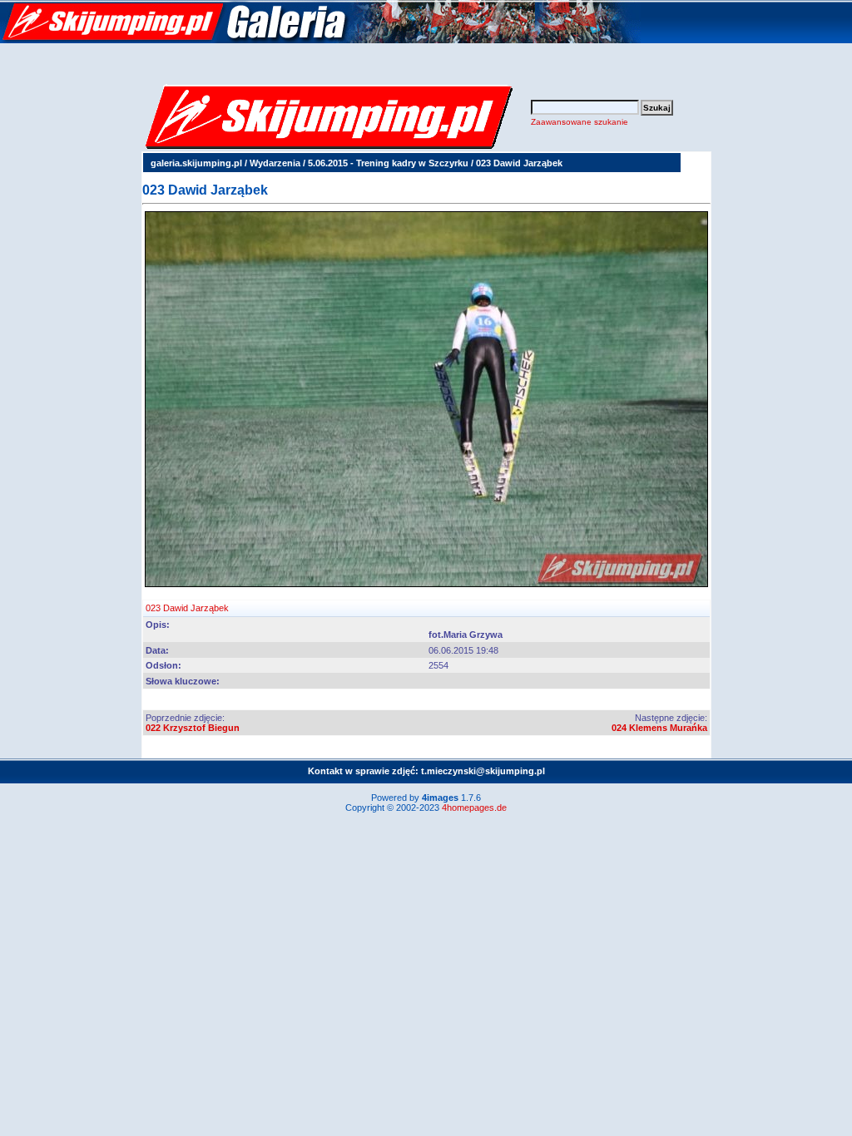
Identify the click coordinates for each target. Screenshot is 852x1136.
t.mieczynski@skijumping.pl (483, 771)
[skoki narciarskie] (320, 40)
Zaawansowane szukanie (579, 121)
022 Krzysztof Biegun (193, 728)
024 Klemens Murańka (659, 728)
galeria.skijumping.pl (196, 163)
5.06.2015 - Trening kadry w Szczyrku (388, 163)
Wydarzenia (275, 163)
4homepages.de (474, 807)
